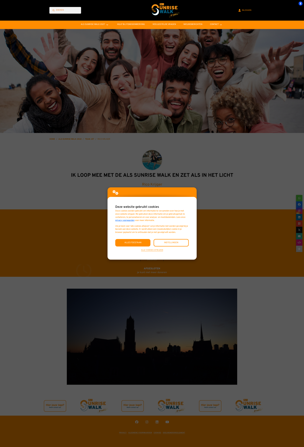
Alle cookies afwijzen (152, 250)
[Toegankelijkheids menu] (300, 3)
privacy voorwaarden (124, 220)
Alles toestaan (132, 242)
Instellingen (171, 242)
